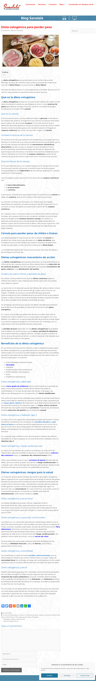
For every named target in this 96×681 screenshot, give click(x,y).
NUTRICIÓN (7, 613)
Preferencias (84, 675)
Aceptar (49, 675)
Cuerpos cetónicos (45, 615)
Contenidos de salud (31, 615)
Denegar (67, 675)
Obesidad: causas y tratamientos (14, 619)
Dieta (54, 615)
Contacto (53, 4)
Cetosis (21, 615)
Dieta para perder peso (23, 617)
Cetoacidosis (14, 615)
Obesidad (35, 617)
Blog (61, 4)
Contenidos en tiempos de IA (81, 4)
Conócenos (30, 4)
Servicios (42, 4)
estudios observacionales (39, 555)
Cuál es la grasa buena (10, 621)
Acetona (6, 615)
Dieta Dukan (10, 617)
